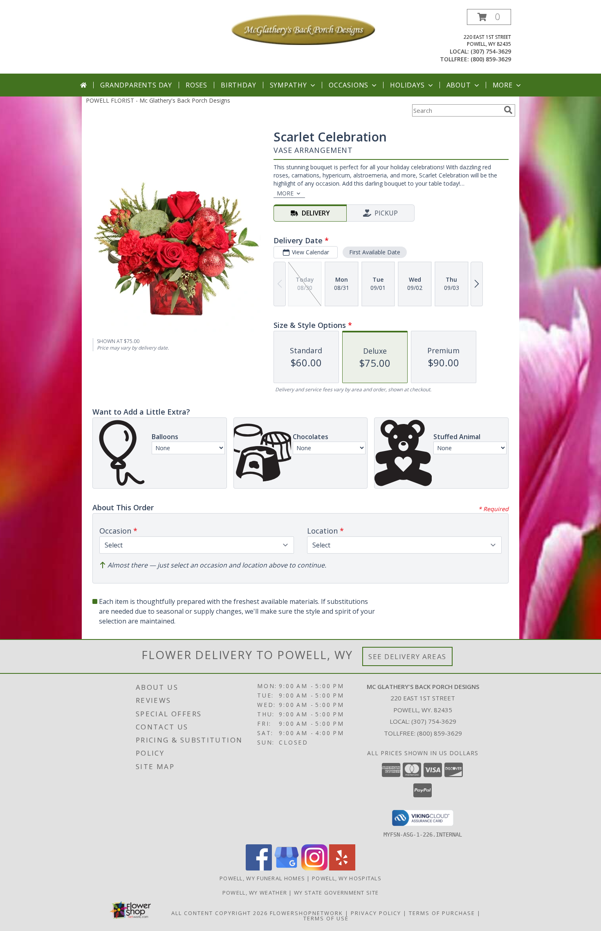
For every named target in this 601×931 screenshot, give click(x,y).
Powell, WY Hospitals (346, 878)
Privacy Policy (376, 913)
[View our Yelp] (342, 868)
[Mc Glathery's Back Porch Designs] (303, 29)
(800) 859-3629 (491, 59)
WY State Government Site (336, 892)
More (503, 85)
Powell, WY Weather (254, 892)
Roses (196, 85)
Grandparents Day (136, 85)
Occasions (348, 85)
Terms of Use (326, 918)
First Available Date (374, 252)
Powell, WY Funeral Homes (262, 878)
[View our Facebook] (259, 868)
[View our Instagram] (314, 868)
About (458, 85)
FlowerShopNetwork (306, 913)
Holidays (407, 85)
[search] (508, 109)
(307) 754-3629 (491, 51)
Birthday (238, 85)
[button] (489, 17)
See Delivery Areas (407, 656)
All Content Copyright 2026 (219, 913)
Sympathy (288, 85)
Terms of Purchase (442, 913)
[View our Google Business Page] (287, 868)
